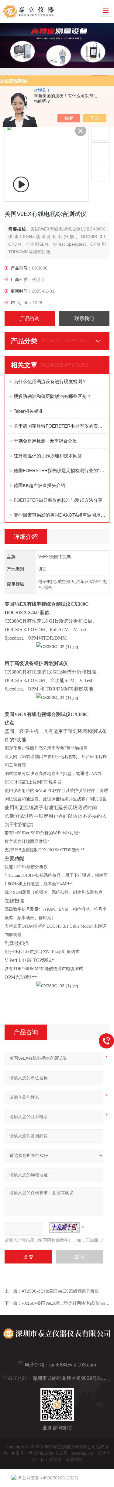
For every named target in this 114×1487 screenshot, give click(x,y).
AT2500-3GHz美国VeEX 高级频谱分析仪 (60, 1291)
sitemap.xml (82, 1453)
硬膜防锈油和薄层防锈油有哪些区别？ (52, 396)
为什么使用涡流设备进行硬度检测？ (50, 381)
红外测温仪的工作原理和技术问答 (48, 455)
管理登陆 (73, 1459)
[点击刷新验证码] (64, 1227)
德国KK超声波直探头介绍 (39, 485)
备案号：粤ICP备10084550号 (39, 1453)
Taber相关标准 (28, 411)
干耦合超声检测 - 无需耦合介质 (45, 440)
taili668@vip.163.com (72, 1364)
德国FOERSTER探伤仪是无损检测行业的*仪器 (60, 470)
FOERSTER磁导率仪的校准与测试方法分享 (58, 500)
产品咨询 (30, 318)
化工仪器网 (51, 1459)
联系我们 (84, 318)
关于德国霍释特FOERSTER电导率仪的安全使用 (60, 426)
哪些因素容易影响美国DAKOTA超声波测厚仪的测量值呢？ (60, 515)
